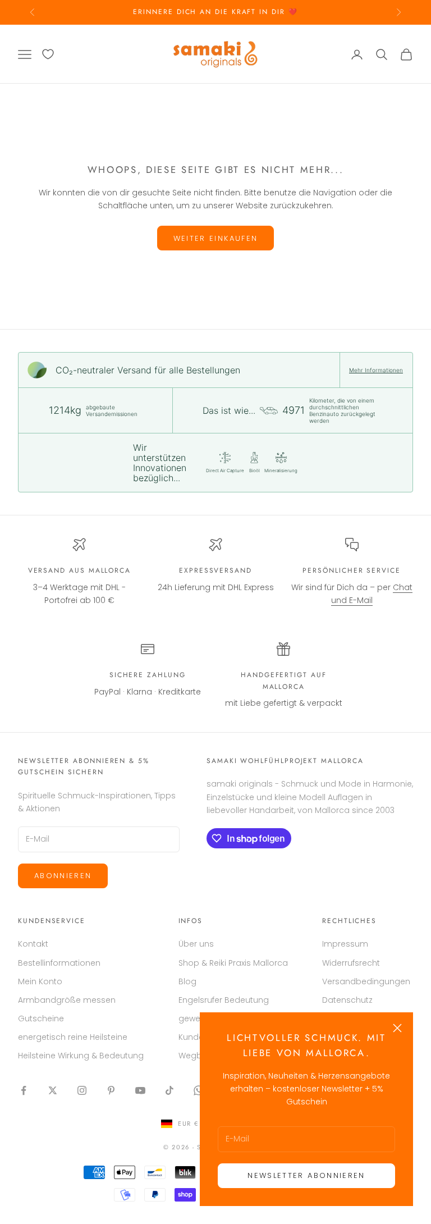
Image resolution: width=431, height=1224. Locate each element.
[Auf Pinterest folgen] (111, 1090)
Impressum (345, 943)
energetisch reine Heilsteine (72, 1037)
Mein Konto (40, 981)
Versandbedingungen (366, 981)
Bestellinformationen (59, 963)
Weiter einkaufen (215, 238)
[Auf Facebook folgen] (23, 1090)
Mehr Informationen (376, 370)
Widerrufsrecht (351, 963)
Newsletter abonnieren (306, 1175)
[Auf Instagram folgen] (82, 1090)
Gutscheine (41, 1018)
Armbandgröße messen (67, 1000)
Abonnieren (62, 875)
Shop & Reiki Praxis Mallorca (233, 963)
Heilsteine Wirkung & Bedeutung (81, 1055)
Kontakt (33, 943)
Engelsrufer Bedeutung (223, 1000)
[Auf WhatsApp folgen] (198, 1090)
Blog (187, 981)
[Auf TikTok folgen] (169, 1090)
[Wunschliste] (48, 54)
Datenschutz (347, 1000)
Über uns (196, 943)
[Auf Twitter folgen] (52, 1090)
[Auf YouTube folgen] (140, 1090)
